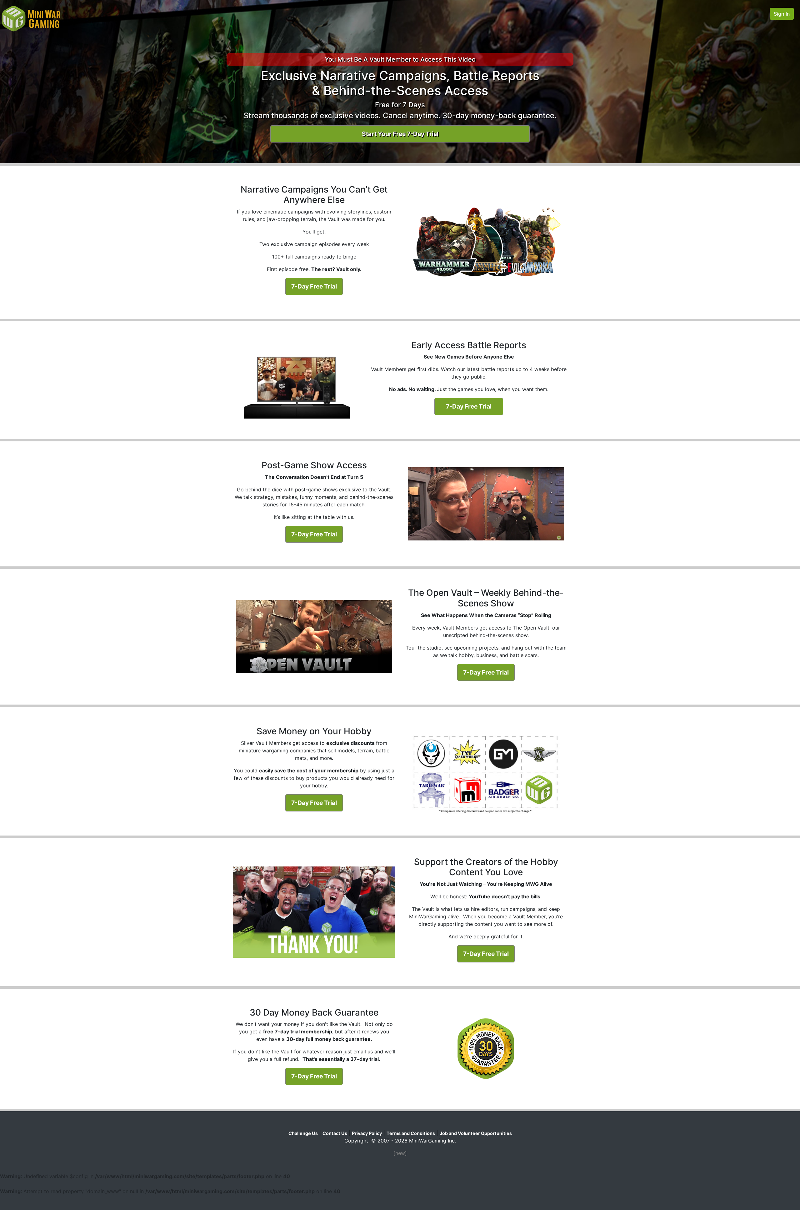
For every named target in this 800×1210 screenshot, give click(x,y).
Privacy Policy (367, 1133)
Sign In (782, 14)
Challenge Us (303, 1133)
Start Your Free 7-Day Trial (400, 134)
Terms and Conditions (411, 1133)
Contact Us (334, 1133)
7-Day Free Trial (314, 286)
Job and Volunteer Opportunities (476, 1133)
